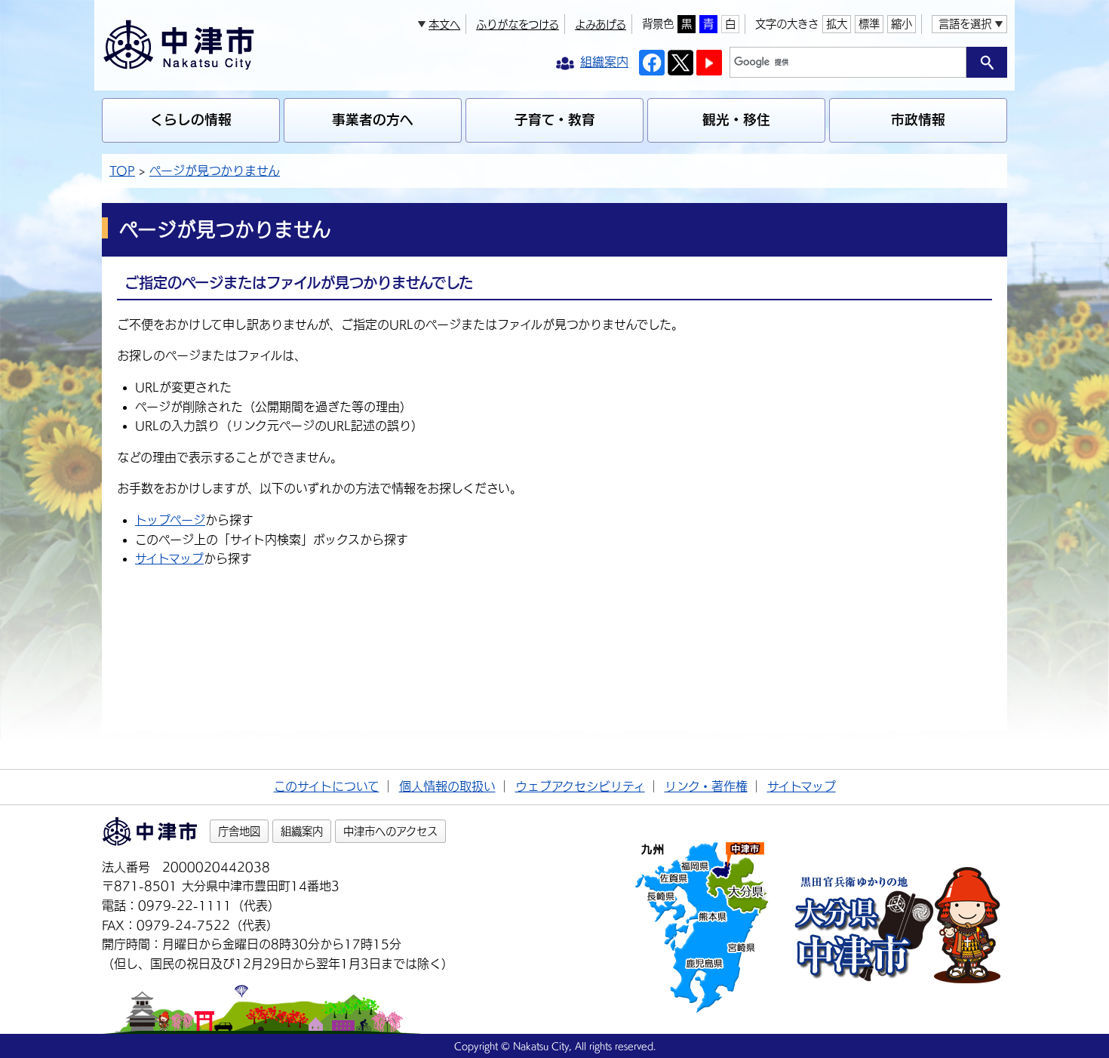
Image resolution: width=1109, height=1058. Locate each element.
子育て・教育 (555, 119)
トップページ (170, 520)
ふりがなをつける (517, 24)
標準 (869, 23)
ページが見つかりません (214, 171)
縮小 (901, 23)
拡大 (836, 23)
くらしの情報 (191, 119)
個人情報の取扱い (447, 786)
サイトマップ (169, 558)
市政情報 (918, 119)
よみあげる (600, 24)
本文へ (444, 24)
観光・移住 (736, 119)
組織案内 (302, 831)
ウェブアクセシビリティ (580, 786)
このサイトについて (326, 786)
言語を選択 (965, 23)
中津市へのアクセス (390, 831)
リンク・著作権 (706, 786)
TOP (122, 171)
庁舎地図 (239, 831)
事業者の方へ (372, 119)
